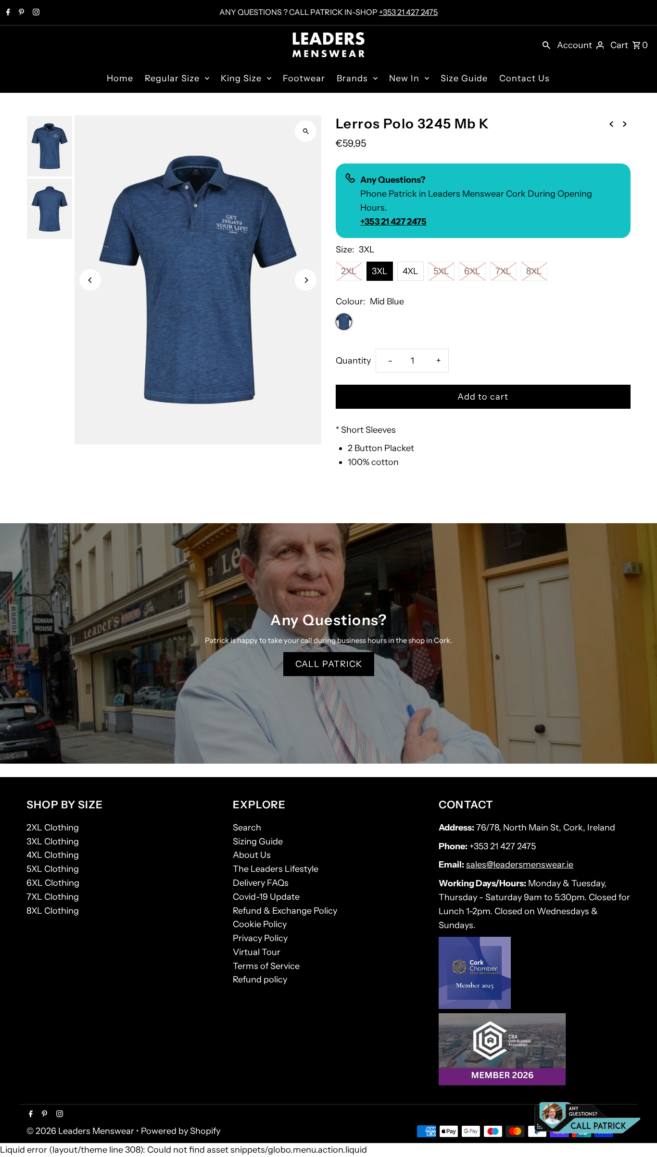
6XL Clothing (52, 883)
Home (120, 78)
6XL (472, 271)
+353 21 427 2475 (408, 12)
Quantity (353, 360)
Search (247, 827)
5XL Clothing (52, 869)
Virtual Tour (256, 952)
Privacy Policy (260, 938)
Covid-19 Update (266, 897)
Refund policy (260, 979)
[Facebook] (7, 13)
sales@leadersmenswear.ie (519, 864)
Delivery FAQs (261, 883)
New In (404, 78)
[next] (625, 123)
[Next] (305, 280)
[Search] (546, 44)
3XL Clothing (52, 841)
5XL (441, 271)
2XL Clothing (52, 827)
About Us (252, 855)
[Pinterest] (20, 13)
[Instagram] (34, 13)
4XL (410, 271)
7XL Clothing (52, 897)
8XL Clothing (52, 910)
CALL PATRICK (328, 664)
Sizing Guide (258, 841)
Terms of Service (266, 966)
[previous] (611, 123)
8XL (534, 271)
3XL (380, 271)
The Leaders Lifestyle (275, 869)
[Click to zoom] (305, 131)
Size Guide (464, 78)
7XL (503, 271)
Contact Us (524, 78)
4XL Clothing (52, 855)
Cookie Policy (260, 924)
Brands (352, 78)
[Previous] (90, 280)
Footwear (304, 78)
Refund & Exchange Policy (285, 910)
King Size (241, 78)
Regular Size (172, 78)
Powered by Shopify (180, 1131)
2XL (349, 271)
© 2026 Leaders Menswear (81, 1131)
